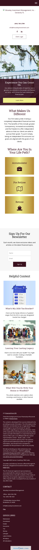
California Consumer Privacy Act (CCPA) (16, 452)
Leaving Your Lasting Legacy (19, 348)
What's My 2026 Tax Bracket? (20, 308)
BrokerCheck (13, 419)
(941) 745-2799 (19, 24)
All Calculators (7, 541)
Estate (5, 524)
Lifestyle (5, 533)
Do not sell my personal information (19, 456)
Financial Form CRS (11, 413)
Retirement (6, 519)
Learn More (19, 100)
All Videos (6, 538)
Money (5, 531)
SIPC (8, 467)
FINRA (4, 467)
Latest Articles (7, 536)
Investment (6, 521)
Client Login (19, 37)
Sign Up (19, 264)
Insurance (6, 526)
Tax (4, 529)
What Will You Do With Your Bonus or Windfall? (19, 389)
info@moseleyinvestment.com (19, 28)
